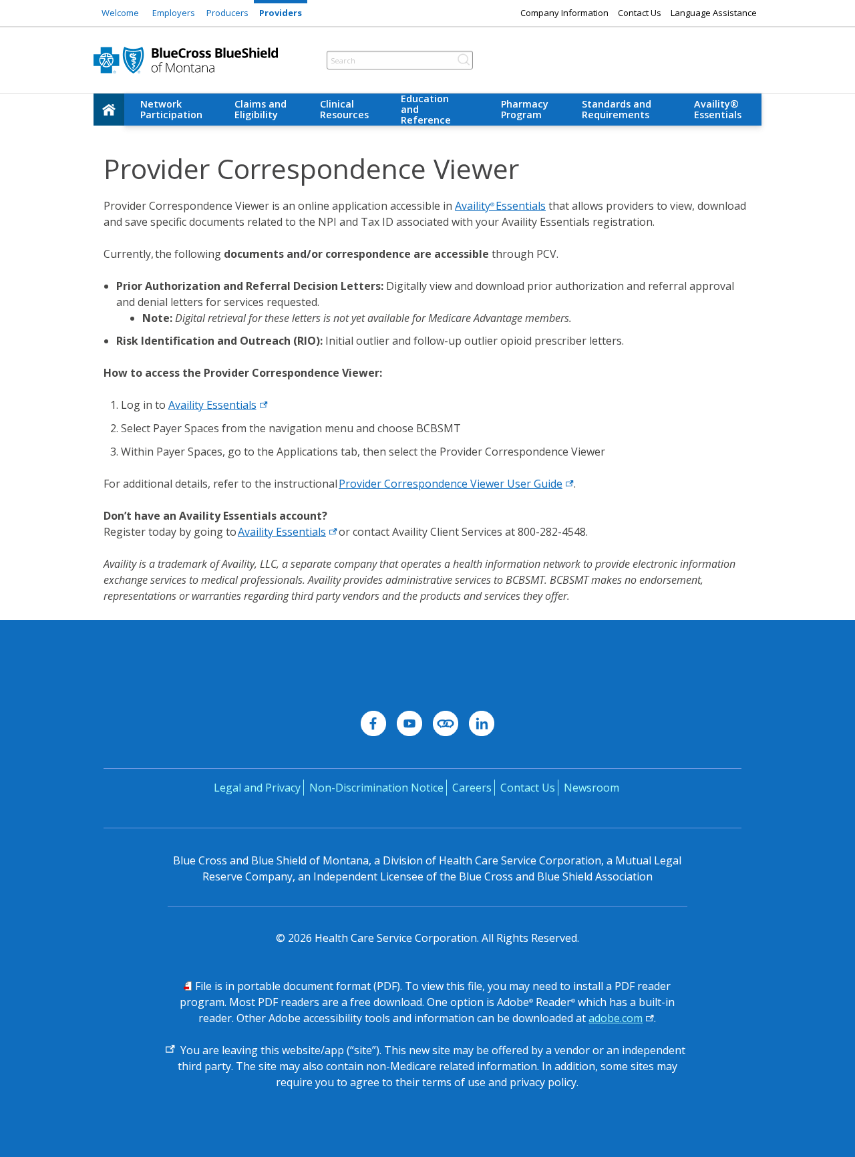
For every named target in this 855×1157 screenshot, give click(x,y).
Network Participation (171, 109)
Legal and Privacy (257, 787)
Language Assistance (714, 13)
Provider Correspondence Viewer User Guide (450, 483)
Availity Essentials (500, 205)
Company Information (564, 13)
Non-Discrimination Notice (376, 787)
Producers (227, 13)
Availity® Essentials (717, 109)
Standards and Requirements (616, 109)
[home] (109, 110)
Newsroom (591, 787)
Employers (173, 13)
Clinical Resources (344, 109)
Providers (280, 13)
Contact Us (639, 13)
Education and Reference (426, 110)
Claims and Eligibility (260, 109)
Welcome (120, 13)
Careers (472, 787)
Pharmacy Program (524, 109)
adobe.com (615, 1018)
